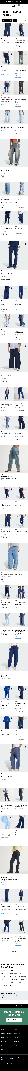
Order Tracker (4, 1037)
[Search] (22, 6)
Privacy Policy (17, 1057)
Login (7, 1005)
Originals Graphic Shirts (3, 977)
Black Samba (13, 976)
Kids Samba (4, 986)
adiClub (16, 1029)
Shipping (3, 1041)
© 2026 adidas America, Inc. (14, 1069)
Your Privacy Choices (4, 1058)
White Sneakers (12, 983)
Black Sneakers (21, 970)
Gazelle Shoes (23, 976)
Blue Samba (13, 979)
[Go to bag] (25, 6)
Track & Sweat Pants (4, 973)
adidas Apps (17, 1041)
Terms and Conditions (6, 1063)
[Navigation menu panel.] (2, 6)
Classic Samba (12, 970)
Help (2, 1029)
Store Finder (17, 1033)
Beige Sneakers (12, 986)
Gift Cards (16, 1037)
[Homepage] (13, 6)
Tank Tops (4, 970)
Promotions (4, 1045)
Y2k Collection (21, 983)
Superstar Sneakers (21, 980)
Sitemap (3, 1049)
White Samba (13, 973)
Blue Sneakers (21, 973)
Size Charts (17, 1045)
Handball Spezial (21, 986)
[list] (11, 20)
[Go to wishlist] (6, 6)
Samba (3, 982)
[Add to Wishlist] (11, 25)
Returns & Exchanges (6, 1033)
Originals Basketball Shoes (4, 980)
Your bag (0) (19, 1005)
